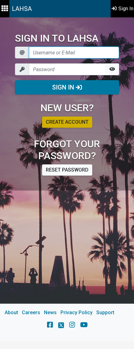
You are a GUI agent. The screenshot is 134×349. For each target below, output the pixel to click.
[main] (67, 179)
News (50, 312)
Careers (31, 312)
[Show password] (112, 69)
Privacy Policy (76, 312)
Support (105, 312)
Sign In (64, 87)
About (11, 312)
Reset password (67, 170)
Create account (67, 122)
